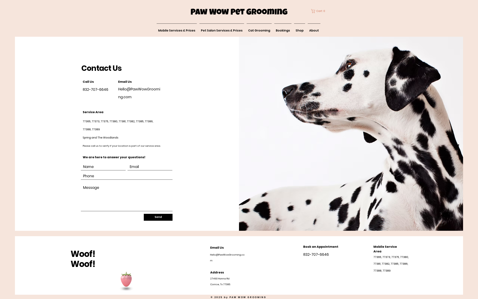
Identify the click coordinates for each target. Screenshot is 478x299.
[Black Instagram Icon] (458, 153)
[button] (319, 11)
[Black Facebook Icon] (458, 146)
